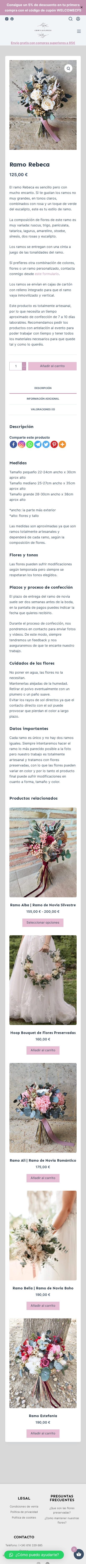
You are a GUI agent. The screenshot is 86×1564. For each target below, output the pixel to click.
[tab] (43, 388)
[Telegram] (38, 444)
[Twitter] (46, 444)
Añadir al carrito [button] (43, 1050)
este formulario (47, 274)
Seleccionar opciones (43, 922)
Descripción (43, 388)
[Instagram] (6, 18)
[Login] (78, 19)
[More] (62, 444)
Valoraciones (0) (43, 409)
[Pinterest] (12, 18)
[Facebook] (13, 444)
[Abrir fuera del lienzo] (79, 31)
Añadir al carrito (52, 366)
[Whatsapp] (29, 444)
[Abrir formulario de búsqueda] (70, 19)
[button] (34, 1555)
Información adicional (43, 398)
